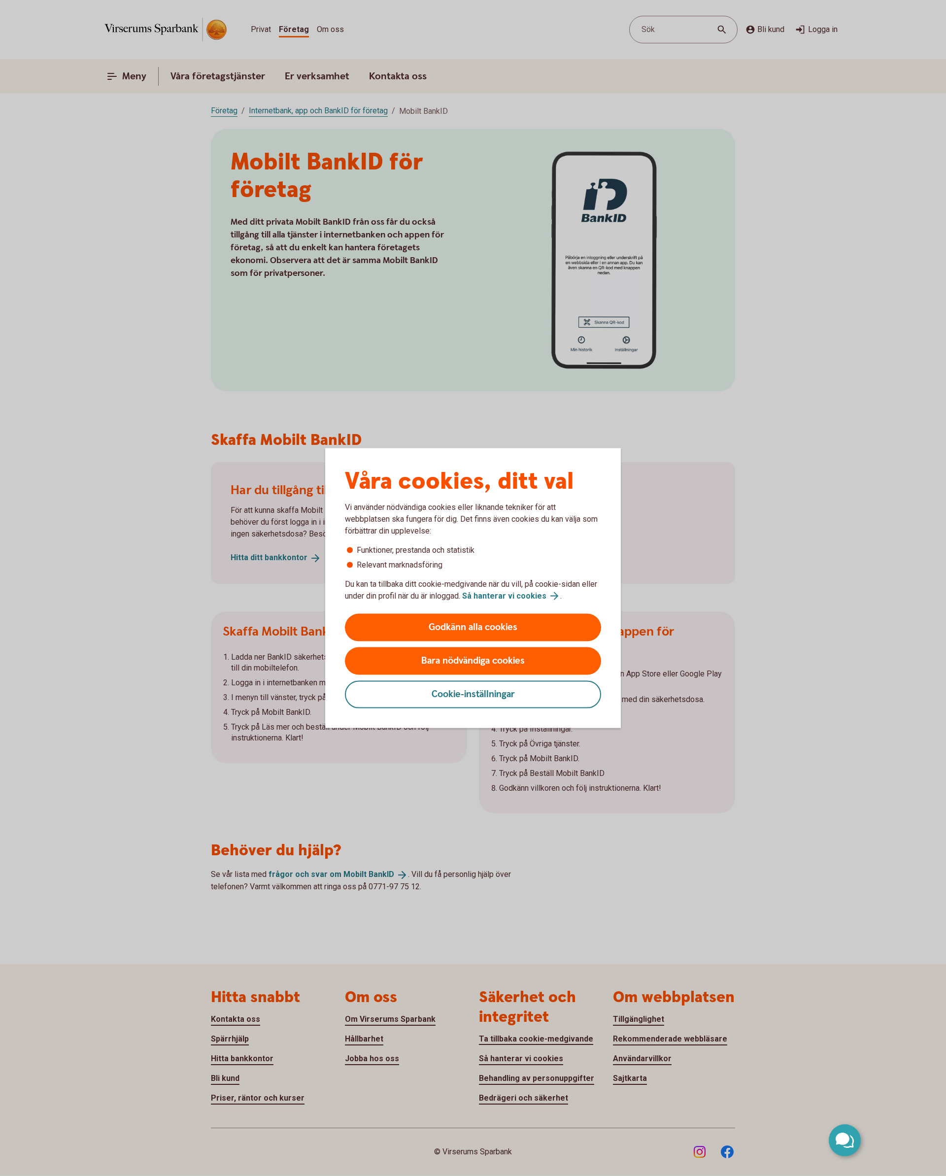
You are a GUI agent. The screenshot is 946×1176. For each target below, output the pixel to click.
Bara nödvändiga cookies (473, 661)
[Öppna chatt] (845, 1140)
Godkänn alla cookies (473, 627)
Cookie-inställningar (473, 694)
